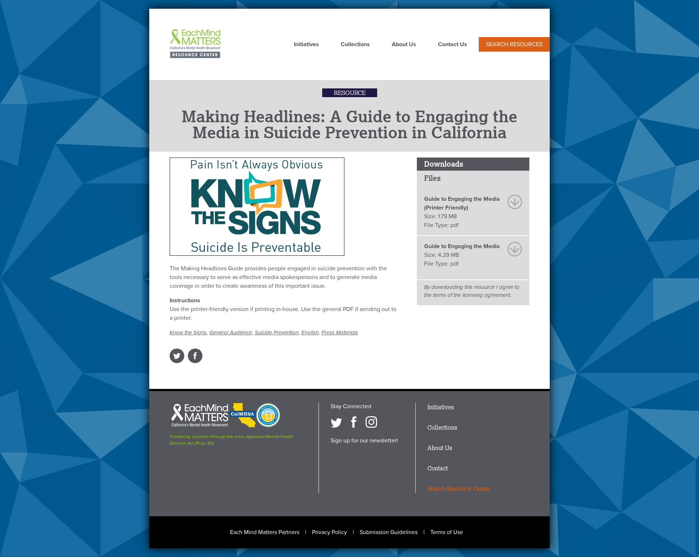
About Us (404, 44)
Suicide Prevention (277, 332)
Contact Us (452, 44)
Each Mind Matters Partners (264, 532)
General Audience (230, 332)
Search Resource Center (458, 489)
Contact (437, 468)
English (310, 332)
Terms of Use (446, 532)
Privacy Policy (329, 532)
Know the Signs (188, 332)
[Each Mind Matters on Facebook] (354, 422)
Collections (355, 44)
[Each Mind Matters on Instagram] (371, 422)
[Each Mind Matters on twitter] (336, 422)
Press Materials (339, 332)
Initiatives (306, 44)
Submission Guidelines (389, 532)
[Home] (195, 44)
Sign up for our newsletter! (364, 440)
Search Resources (514, 44)
